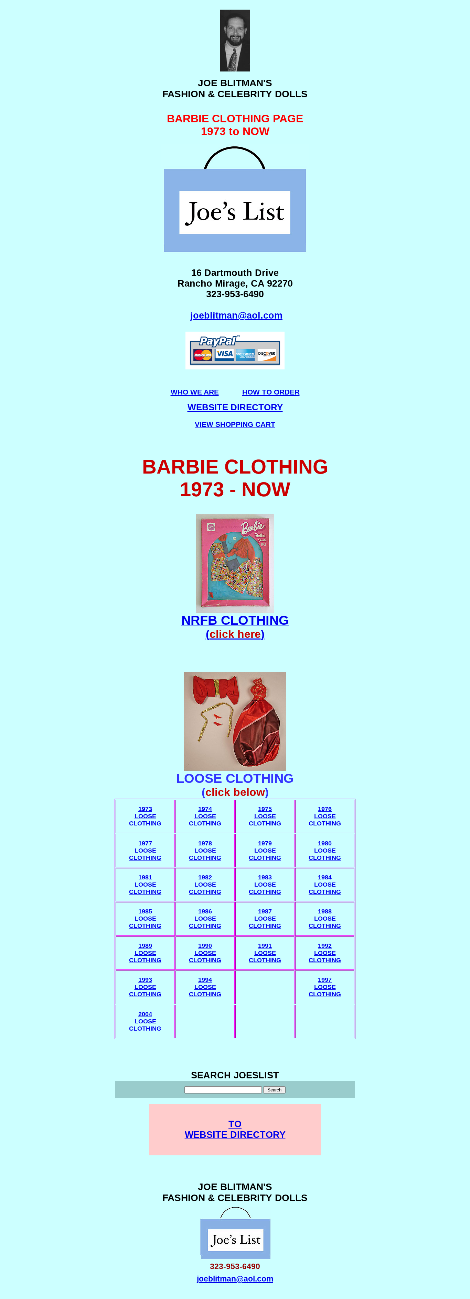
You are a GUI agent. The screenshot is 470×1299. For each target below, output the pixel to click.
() (235, 634)
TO (235, 1124)
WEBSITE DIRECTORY (235, 1135)
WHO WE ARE (195, 392)
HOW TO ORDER (271, 392)
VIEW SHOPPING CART (235, 424)
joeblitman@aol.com (236, 315)
